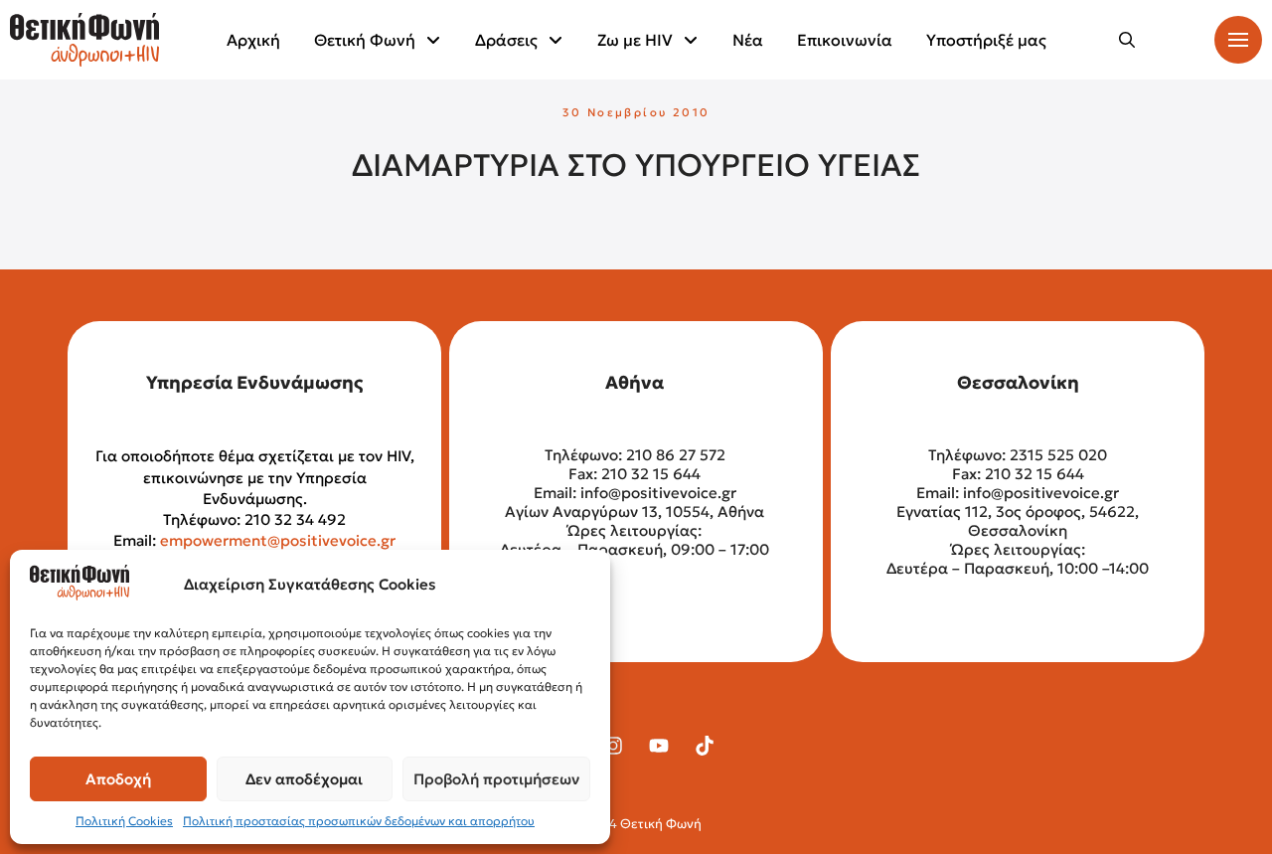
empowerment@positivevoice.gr (278, 540)
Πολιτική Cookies (124, 820)
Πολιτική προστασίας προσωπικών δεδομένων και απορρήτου (359, 820)
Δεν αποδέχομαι (304, 778)
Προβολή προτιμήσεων (496, 778)
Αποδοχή (118, 778)
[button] (1127, 40)
